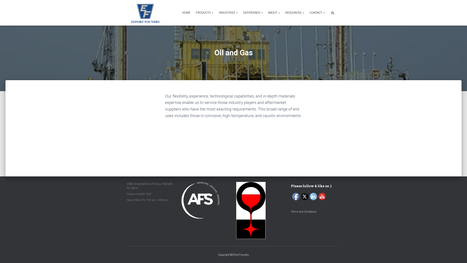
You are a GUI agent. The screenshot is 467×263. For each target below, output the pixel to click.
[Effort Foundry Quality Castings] (145, 13)
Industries (227, 12)
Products (203, 12)
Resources (293, 12)
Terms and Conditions (304, 211)
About (273, 12)
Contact (316, 12)
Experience (252, 12)
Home (186, 12)
